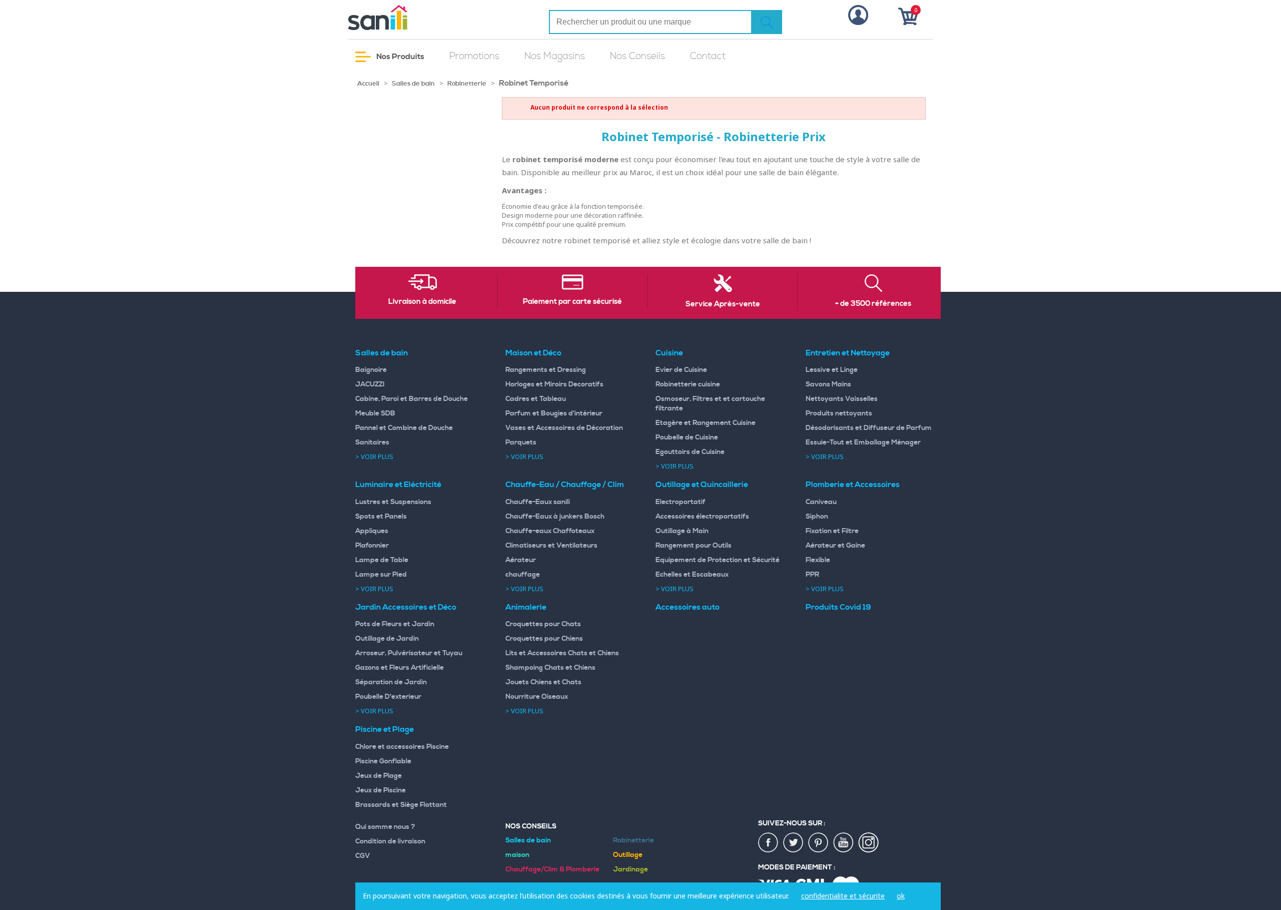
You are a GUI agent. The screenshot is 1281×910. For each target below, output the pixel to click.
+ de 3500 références (873, 303)
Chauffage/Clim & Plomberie (552, 869)
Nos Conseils (637, 56)
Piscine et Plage (384, 729)
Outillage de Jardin (387, 638)
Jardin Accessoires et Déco (405, 607)
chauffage (522, 574)
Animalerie (525, 607)
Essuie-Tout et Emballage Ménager (863, 442)
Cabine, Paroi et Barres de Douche (411, 398)
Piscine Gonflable (383, 761)
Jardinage (630, 869)
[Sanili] (415, 17)
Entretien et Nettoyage (848, 353)
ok (901, 895)
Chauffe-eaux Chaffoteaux (549, 531)
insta (868, 842)
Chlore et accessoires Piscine (402, 746)
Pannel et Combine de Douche (404, 427)
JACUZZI (370, 384)
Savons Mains (828, 384)
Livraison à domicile (422, 301)
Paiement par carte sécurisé (572, 301)
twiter (793, 842)
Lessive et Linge (832, 369)
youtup (843, 842)
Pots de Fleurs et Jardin (394, 624)
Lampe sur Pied (381, 574)
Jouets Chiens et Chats (543, 682)
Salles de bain (413, 84)
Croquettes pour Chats (543, 624)
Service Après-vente (723, 304)
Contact (708, 56)
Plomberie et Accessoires (853, 485)
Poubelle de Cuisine (687, 437)
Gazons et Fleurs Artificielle (399, 667)
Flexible (818, 560)
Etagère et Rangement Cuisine (706, 422)
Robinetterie (466, 84)
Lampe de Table (381, 560)
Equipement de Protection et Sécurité (718, 560)
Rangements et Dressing (545, 369)
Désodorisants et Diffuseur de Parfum (869, 427)
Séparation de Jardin (391, 682)
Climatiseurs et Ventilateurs (551, 545)
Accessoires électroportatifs (702, 516)
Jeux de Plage (378, 775)
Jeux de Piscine (380, 790)
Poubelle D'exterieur (388, 696)
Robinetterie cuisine (688, 384)
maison (517, 854)
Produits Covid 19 (838, 607)
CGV (362, 855)
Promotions (474, 56)
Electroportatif (681, 502)
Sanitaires (372, 442)
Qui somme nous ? (385, 826)
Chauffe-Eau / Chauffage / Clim (564, 485)
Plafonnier (372, 545)
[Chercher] (766, 22)
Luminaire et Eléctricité (398, 485)
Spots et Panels (381, 516)
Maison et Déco (533, 353)
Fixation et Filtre (832, 531)
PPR (812, 574)
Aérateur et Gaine (835, 545)
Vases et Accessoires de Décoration (564, 427)
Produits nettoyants (839, 413)
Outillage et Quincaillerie (702, 485)
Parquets (520, 442)
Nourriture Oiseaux (536, 696)
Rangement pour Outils (694, 545)
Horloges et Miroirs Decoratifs (554, 384)
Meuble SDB (375, 413)
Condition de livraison (390, 841)
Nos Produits (399, 57)
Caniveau (821, 502)
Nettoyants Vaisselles (842, 398)
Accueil (368, 84)
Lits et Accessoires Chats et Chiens (562, 653)
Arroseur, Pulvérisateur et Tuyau (408, 653)
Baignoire (371, 369)
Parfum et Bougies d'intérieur (553, 413)
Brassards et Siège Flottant (401, 804)
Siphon (817, 516)
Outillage (628, 854)
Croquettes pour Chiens (544, 638)
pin (818, 842)
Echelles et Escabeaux (692, 574)
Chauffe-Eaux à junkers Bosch (554, 516)
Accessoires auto (688, 607)
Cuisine (669, 353)
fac (768, 842)
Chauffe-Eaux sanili (537, 502)
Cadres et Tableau (535, 398)
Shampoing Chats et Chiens (550, 667)
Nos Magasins (554, 56)
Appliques (371, 531)
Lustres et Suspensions (393, 502)
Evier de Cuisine (681, 369)
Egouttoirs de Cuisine (690, 452)
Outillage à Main (682, 531)
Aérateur (520, 560)
